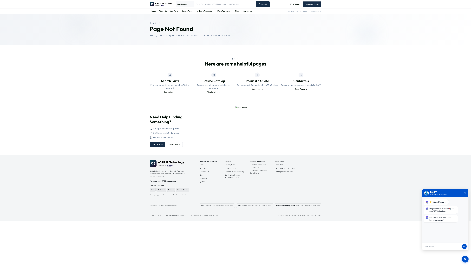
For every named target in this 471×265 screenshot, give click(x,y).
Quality (202, 182)
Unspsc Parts (187, 11)
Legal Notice (280, 165)
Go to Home (174, 144)
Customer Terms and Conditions (258, 171)
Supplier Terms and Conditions (258, 166)
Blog (237, 11)
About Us (163, 11)
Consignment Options (284, 171)
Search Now (168, 92)
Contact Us (247, 11)
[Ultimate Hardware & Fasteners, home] (161, 4)
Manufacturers (223, 11)
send (464, 246)
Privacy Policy (230, 165)
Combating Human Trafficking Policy (232, 176)
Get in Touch (300, 89)
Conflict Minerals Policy (234, 171)
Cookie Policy (230, 168)
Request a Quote (312, 4)
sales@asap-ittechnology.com (176, 215)
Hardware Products (204, 11)
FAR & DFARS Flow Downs (285, 168)
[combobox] (225, 4)
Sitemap (203, 178)
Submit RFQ (256, 89)
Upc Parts (174, 11)
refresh (465, 193)
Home (153, 11)
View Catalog (212, 92)
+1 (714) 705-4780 (156, 215)
